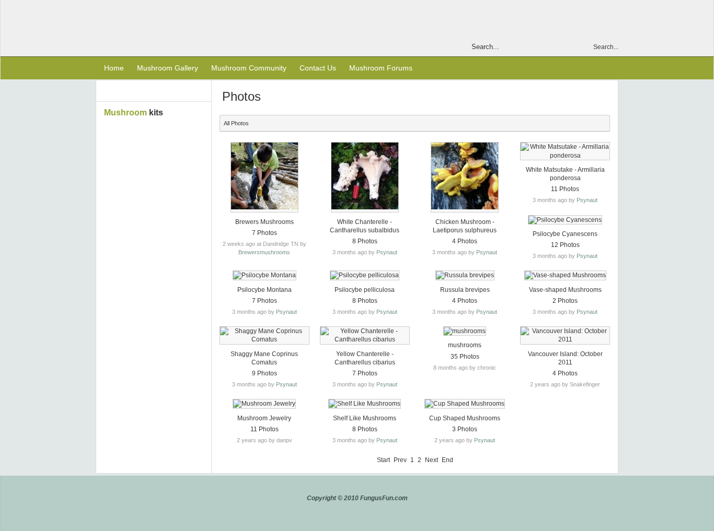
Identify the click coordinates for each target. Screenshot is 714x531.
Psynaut (386, 252)
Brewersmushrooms (264, 252)
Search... (605, 47)
